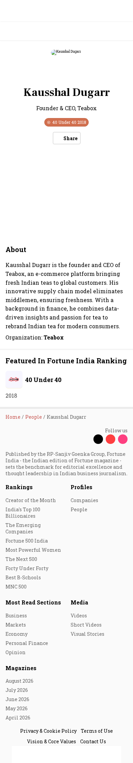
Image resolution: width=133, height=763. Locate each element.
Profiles (81, 487)
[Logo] (20, 31)
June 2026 (17, 699)
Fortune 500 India (26, 540)
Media (79, 602)
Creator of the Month (30, 500)
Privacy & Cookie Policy (48, 731)
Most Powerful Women (33, 550)
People (79, 509)
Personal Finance (26, 643)
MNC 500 (16, 586)
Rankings (19, 487)
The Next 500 (21, 559)
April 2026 (17, 717)
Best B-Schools (23, 577)
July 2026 (16, 690)
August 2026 (19, 681)
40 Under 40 (43, 380)
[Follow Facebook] (86, 439)
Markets (15, 624)
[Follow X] (98, 439)
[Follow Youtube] (110, 439)
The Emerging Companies (23, 528)
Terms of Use (97, 731)
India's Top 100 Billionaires (22, 512)
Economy (16, 634)
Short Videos (86, 624)
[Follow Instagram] (123, 439)
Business (16, 615)
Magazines (20, 667)
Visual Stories (87, 634)
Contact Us (93, 741)
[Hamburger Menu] (123, 31)
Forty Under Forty (26, 568)
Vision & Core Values (51, 741)
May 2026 (16, 708)
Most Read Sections (33, 602)
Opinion (15, 652)
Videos (79, 615)
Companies (84, 500)
